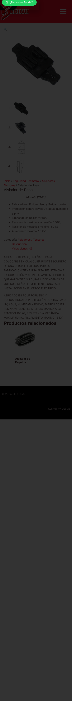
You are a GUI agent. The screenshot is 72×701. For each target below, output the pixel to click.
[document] (36, 350)
